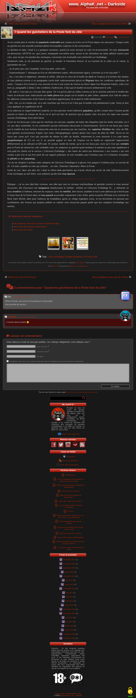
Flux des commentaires (70, 465)
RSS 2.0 (55, 266)
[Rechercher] (83, 398)
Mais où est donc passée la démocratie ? (30, 227)
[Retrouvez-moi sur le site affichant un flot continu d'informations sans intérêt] (61, 447)
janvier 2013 (69, 572)
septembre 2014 (69, 568)
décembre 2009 (69, 634)
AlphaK (12, 316)
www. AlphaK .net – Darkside (71, 695)
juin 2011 (69, 593)
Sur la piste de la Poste (23, 230)
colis (50, 256)
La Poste (87, 256)
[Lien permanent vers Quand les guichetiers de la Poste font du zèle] (7, 32)
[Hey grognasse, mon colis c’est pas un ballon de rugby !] (53, 243)
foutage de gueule (73, 256)
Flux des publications (70, 461)
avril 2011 (69, 597)
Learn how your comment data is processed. (82, 392)
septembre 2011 (69, 588)
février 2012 (69, 584)
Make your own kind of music (23, 24)
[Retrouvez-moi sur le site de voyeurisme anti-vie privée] (53, 447)
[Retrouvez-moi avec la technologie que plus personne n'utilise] (82, 447)
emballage (59, 256)
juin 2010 (69, 622)
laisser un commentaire (78, 266)
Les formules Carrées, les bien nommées (70, 506)
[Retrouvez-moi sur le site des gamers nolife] (75, 447)
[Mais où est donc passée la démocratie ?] (68, 243)
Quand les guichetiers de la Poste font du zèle (70, 528)
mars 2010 (69, 626)
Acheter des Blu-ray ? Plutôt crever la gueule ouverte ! (70, 542)
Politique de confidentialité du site (68, 694)
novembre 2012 (69, 576)
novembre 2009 (69, 638)
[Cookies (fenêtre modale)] (130, 691)
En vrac (70, 511)
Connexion (70, 456)
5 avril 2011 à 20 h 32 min (27, 317)
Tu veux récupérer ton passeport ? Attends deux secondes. (70, 480)
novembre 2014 (69, 564)
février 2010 (69, 630)
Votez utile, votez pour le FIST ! (70, 501)
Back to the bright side (71, 434)
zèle (95, 256)
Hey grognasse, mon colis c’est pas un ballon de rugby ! (37, 223)
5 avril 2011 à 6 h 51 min (21, 297)
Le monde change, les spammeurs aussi (70, 548)
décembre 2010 (69, 609)
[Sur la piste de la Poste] (82, 243)
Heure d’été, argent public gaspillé (70, 537)
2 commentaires (123, 37)
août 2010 (69, 617)
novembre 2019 (69, 559)
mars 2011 (69, 601)
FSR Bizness (70, 475)
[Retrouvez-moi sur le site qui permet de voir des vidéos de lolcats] (68, 447)
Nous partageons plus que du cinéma (109, 24)
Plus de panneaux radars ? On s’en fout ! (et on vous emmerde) (70, 516)
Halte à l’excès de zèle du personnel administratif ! (70, 486)
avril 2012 (69, 580)
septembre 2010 (69, 613)
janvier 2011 (69, 605)
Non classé (109, 37)
